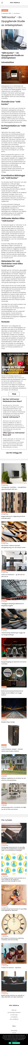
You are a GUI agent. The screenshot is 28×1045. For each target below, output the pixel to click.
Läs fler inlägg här (14, 453)
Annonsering (14, 1030)
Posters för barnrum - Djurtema (11, 967)
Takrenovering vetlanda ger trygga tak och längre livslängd (13, 634)
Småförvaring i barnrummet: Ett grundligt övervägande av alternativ (14, 909)
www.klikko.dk (15, 1019)
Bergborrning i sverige (8, 722)
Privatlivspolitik (16, 1043)
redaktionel (4, 10)
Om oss (14, 1032)
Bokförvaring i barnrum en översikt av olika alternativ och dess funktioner (12, 996)
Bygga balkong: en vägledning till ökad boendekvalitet (13, 517)
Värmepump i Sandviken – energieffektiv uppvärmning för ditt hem (13, 488)
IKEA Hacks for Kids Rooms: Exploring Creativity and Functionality (12, 938)
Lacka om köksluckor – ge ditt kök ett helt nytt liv (13, 575)
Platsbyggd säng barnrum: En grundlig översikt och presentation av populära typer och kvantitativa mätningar (13, 849)
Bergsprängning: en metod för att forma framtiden (13, 663)
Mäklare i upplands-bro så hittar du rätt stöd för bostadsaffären (13, 779)
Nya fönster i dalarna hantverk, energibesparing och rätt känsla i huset (13, 546)
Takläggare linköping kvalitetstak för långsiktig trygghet (12, 604)
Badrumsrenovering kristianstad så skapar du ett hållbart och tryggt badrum (12, 693)
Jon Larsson (17, 13)
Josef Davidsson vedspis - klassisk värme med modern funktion (12, 750)
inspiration (4, 483)
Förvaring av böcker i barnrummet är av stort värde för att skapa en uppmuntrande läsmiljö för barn (13, 879)
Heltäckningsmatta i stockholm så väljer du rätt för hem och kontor (13, 808)
